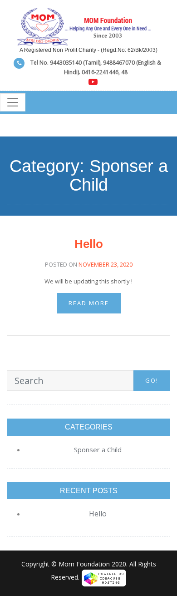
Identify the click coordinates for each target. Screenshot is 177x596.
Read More (89, 303)
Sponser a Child (98, 449)
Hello (88, 244)
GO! (151, 380)
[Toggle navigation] (12, 102)
